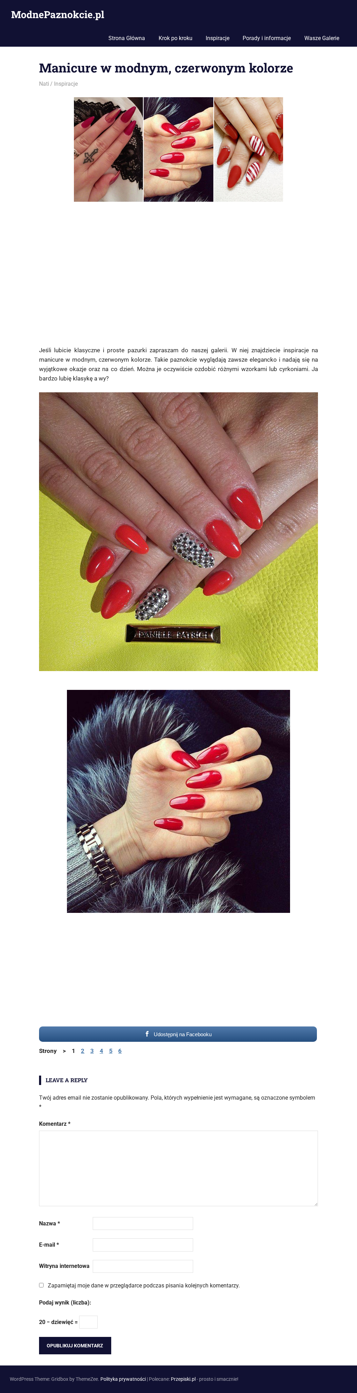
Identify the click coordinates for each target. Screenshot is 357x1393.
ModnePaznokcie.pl (57, 14)
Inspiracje (217, 38)
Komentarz (54, 1124)
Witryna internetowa (64, 1266)
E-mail (49, 1244)
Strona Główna (126, 38)
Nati (44, 83)
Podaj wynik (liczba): (65, 1302)
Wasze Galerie (321, 38)
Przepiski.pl (183, 1379)
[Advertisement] (178, 278)
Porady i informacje (267, 38)
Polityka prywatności (123, 1379)
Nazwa (49, 1223)
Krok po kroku (175, 38)
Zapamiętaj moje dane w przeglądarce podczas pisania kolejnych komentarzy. (144, 1285)
